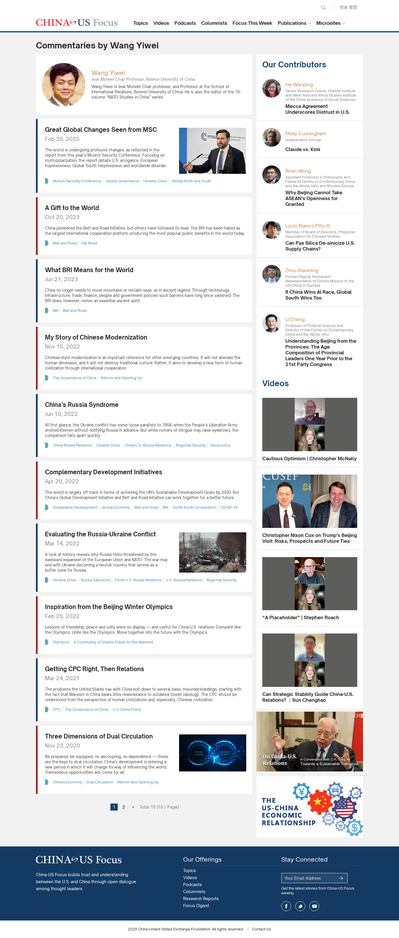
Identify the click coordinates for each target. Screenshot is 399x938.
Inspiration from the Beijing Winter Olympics (109, 606)
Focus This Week (253, 23)
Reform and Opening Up (121, 378)
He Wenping (299, 85)
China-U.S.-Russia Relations (147, 445)
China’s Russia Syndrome (82, 404)
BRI (55, 310)
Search (323, 7)
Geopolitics (220, 445)
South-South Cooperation (194, 507)
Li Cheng (295, 319)
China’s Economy (67, 782)
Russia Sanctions (95, 580)
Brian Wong (298, 171)
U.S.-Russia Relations (184, 580)
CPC (56, 709)
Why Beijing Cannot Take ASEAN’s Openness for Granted (313, 198)
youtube (314, 906)
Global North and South (191, 181)
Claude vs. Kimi (302, 149)
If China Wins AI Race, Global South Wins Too (318, 295)
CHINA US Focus (77, 22)
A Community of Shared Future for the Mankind (113, 642)
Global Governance (122, 181)
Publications (292, 23)
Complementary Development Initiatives (103, 472)
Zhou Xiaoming (301, 270)
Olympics (61, 642)
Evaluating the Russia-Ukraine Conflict (100, 534)
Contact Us (261, 929)
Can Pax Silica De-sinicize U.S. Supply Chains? (320, 246)
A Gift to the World (72, 207)
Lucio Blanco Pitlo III (307, 226)
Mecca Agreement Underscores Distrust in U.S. (317, 109)
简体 (344, 7)
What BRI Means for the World (89, 270)
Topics (140, 23)
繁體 (353, 7)
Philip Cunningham (305, 133)
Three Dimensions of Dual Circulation (99, 736)
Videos (161, 23)
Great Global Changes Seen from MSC (101, 129)
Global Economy (116, 507)
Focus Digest (196, 905)
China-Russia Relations (72, 445)
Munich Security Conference (77, 181)
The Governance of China (74, 378)
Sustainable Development (75, 507)
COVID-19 (229, 507)
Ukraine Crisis (155, 181)
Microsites (328, 23)
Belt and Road (65, 243)
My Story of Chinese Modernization (96, 337)
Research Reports (201, 898)
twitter (300, 906)
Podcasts (185, 23)
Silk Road (89, 243)
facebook (286, 906)
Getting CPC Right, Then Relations (94, 669)
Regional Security (191, 445)
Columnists (214, 23)
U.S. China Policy (127, 709)
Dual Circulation (99, 782)
